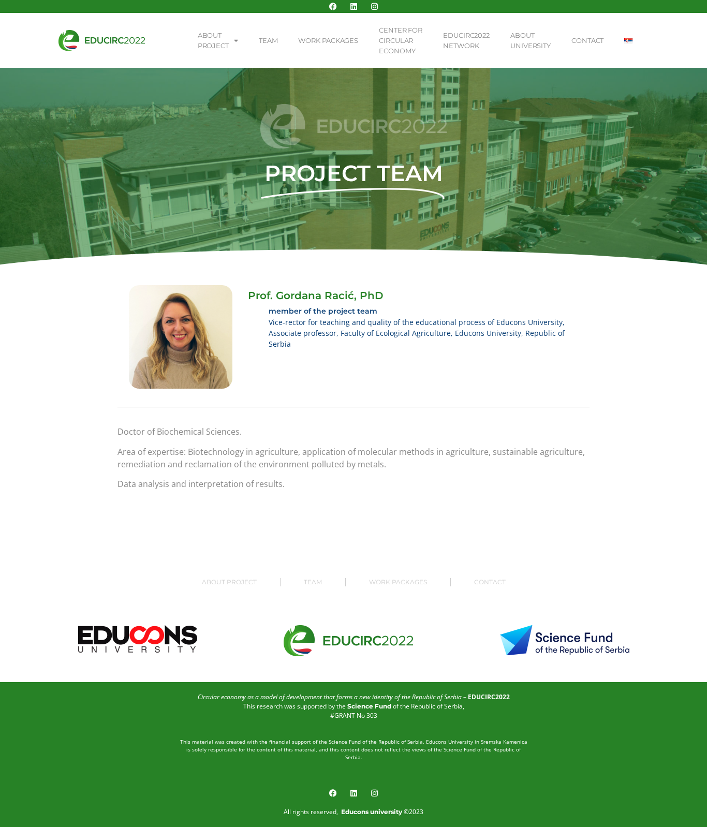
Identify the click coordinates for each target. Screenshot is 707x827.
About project (229, 582)
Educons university (371, 812)
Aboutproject (213, 40)
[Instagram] (374, 6)
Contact (587, 40)
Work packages (328, 40)
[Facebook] (333, 6)
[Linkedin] (354, 6)
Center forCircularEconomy (400, 40)
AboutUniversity (530, 40)
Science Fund (369, 706)
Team (268, 40)
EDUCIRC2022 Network (466, 40)
